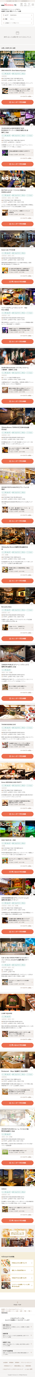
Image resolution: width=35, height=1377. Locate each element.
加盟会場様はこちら (19, 1366)
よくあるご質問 (28, 1369)
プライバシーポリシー (26, 1362)
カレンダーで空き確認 (19, 102)
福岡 (21, 1311)
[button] (17, 1327)
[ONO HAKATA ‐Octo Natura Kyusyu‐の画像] (17, 59)
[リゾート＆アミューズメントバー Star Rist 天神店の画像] (17, 296)
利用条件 (17, 1362)
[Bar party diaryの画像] (17, 595)
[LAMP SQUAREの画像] (17, 1002)
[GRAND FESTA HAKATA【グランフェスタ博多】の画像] (17, 476)
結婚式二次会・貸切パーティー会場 (9, 1311)
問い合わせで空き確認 (19, 281)
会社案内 (5, 1362)
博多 (25, 1311)
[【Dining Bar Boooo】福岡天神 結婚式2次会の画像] (17, 535)
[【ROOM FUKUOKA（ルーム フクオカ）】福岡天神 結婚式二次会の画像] (17, 1117)
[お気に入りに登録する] (32, 68)
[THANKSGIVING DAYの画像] (17, 713)
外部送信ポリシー (8, 1366)
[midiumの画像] (17, 1177)
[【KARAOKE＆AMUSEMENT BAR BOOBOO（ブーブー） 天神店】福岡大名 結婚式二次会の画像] (17, 117)
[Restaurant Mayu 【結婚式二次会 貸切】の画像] (17, 1060)
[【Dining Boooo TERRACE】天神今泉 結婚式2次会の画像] (17, 416)
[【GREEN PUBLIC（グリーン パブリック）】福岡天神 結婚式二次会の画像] (17, 653)
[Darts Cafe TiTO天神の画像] (17, 238)
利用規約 (11, 1362)
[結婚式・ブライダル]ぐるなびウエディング (11, 1309)
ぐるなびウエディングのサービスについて (13, 1369)
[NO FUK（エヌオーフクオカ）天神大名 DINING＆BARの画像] (17, 178)
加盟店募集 (28, 1366)
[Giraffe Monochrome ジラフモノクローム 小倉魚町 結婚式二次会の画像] (17, 356)
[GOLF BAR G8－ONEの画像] (17, 828)
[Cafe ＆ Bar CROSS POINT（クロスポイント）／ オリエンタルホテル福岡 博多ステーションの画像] (17, 946)
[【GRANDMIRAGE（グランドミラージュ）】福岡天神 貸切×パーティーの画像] (17, 886)
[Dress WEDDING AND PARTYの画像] (17, 771)
